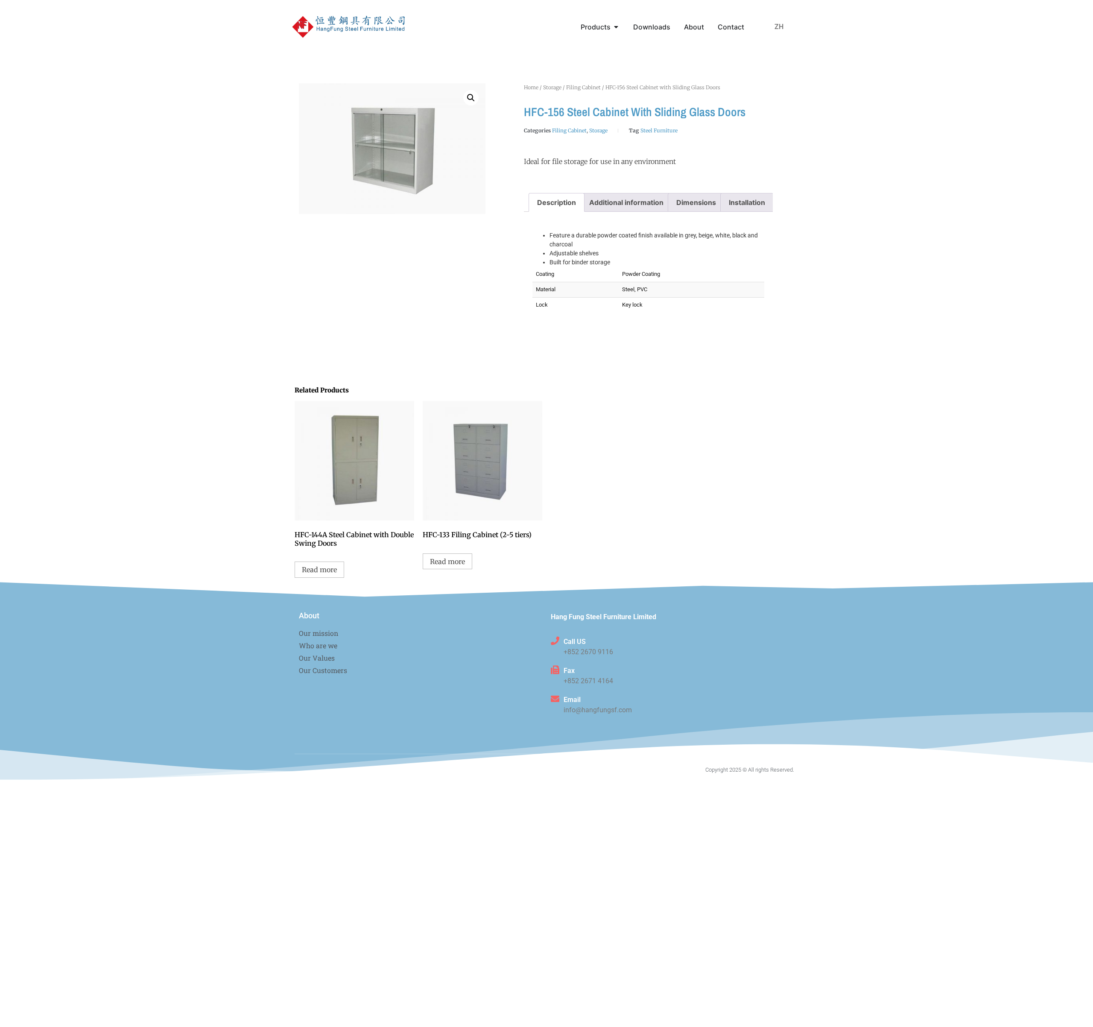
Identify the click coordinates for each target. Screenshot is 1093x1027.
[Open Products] (616, 27)
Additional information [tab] (626, 202)
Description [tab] (556, 202)
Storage (552, 87)
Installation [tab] (747, 202)
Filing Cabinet (583, 87)
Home (531, 87)
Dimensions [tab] (696, 202)
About (309, 615)
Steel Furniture (659, 130)
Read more (319, 569)
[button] (471, 97)
